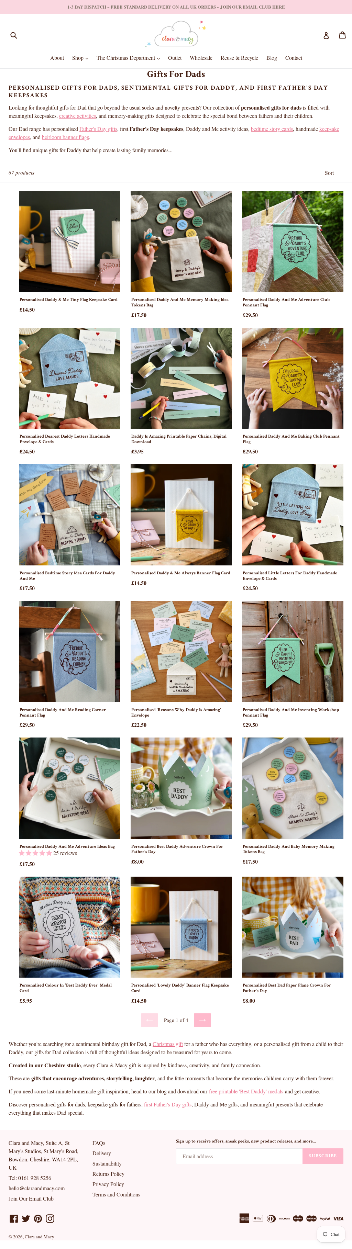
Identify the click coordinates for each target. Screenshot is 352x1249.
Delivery (101, 1153)
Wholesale (201, 57)
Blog (271, 57)
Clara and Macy (39, 1237)
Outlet (175, 57)
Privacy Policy (108, 1184)
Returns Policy (108, 1173)
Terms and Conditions (116, 1194)
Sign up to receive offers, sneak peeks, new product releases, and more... (246, 1141)
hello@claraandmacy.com (37, 1188)
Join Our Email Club (31, 1198)
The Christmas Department (130, 57)
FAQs (98, 1142)
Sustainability (107, 1163)
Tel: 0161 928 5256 (30, 1177)
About (57, 57)
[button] (36, 852)
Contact (293, 57)
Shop (82, 57)
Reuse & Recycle (239, 57)
